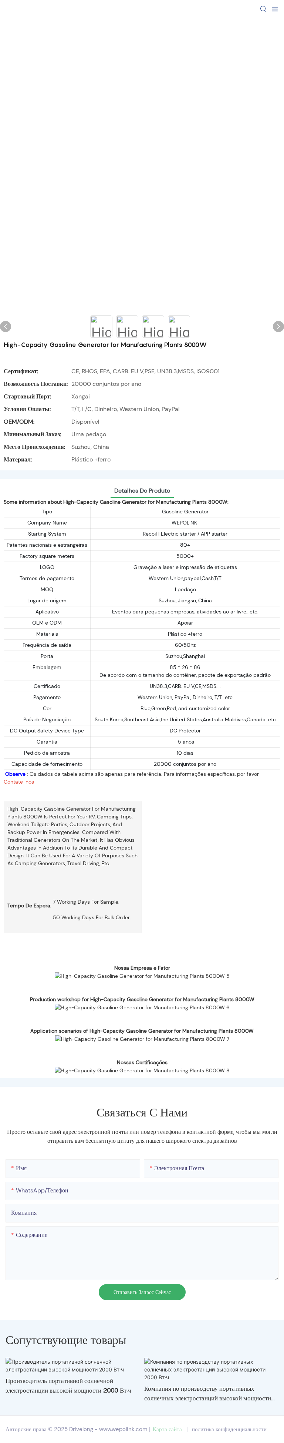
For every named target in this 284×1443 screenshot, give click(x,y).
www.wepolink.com (123, 1429)
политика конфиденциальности (229, 1429)
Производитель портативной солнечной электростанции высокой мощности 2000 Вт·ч (68, 1385)
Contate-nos (19, 781)
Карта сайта (167, 1429)
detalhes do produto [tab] (142, 490)
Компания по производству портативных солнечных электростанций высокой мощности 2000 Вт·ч (207, 1394)
